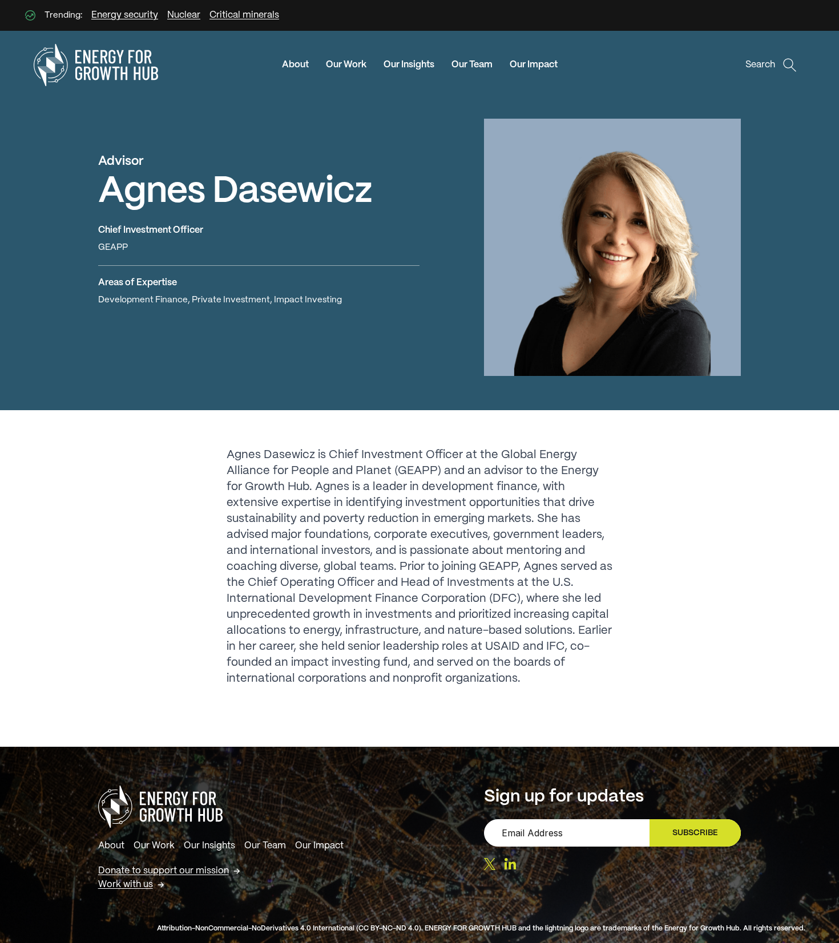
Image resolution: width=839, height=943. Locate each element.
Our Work (346, 64)
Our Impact (534, 64)
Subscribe (700, 835)
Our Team (472, 64)
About (295, 64)
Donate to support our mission (163, 871)
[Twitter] (489, 864)
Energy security (124, 15)
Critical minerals (244, 15)
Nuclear (183, 15)
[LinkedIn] (510, 863)
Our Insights (409, 64)
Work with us (125, 884)
